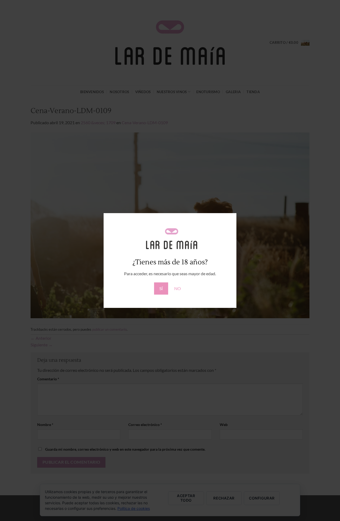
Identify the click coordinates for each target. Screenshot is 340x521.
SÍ (161, 288)
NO (177, 288)
